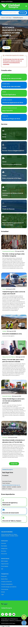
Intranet (3, 592)
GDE (2, 569)
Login (2, 594)
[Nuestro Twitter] (6, 614)
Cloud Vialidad (4, 566)
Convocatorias (4, 589)
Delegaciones (4, 548)
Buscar (23, 12)
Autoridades (4, 546)
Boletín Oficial (4, 579)
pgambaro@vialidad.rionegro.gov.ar (11, 485)
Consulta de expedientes (6, 584)
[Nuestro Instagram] (10, 614)
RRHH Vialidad (4, 561)
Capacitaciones (4, 563)
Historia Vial (4, 553)
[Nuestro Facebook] (2, 614)
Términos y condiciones (15, 620)
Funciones (3, 543)
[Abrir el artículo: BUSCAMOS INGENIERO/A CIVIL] (14, 322)
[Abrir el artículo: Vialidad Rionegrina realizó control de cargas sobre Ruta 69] (14, 280)
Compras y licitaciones (6, 581)
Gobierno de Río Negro (6, 17)
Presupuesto (4, 576)
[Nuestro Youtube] (13, 614)
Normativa (3, 551)
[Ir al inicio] (10, 6)
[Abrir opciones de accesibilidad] (24, 617)
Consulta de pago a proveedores (8, 586)
